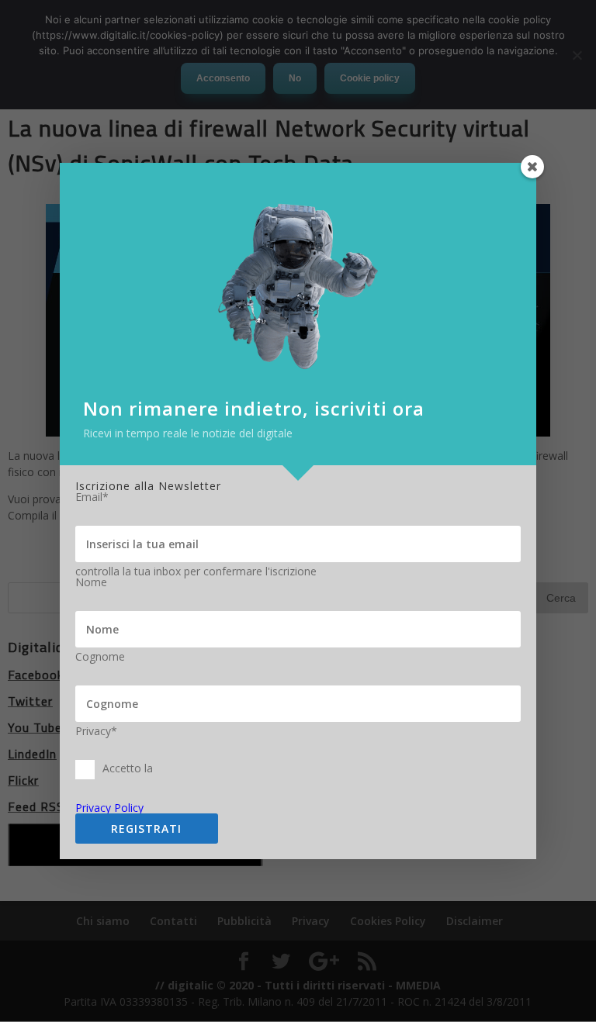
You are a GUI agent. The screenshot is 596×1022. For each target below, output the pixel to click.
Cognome (100, 656)
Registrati (146, 828)
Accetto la (127, 768)
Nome (91, 582)
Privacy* (96, 731)
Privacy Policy (109, 807)
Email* (92, 497)
